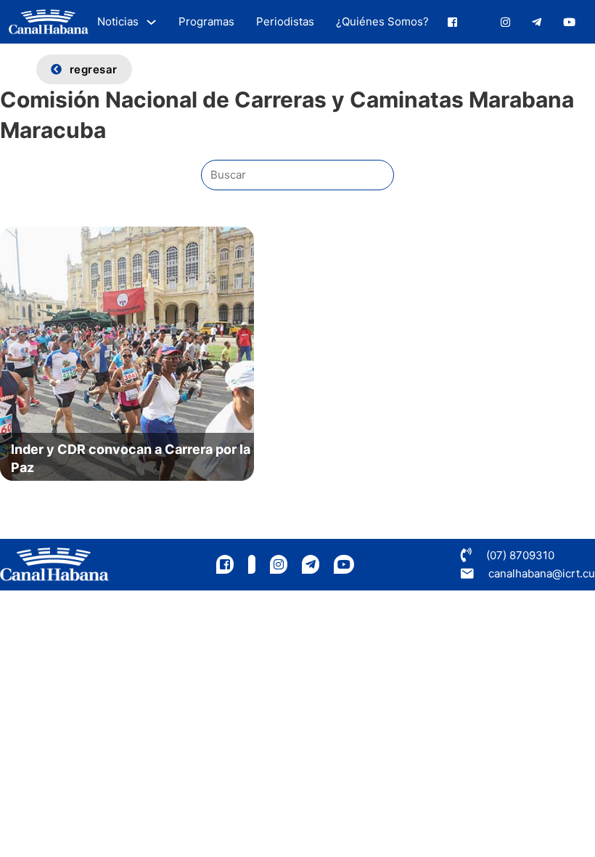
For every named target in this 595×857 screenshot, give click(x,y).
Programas (206, 21)
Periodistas (285, 21)
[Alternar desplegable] (151, 22)
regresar (94, 69)
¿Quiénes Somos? (382, 21)
